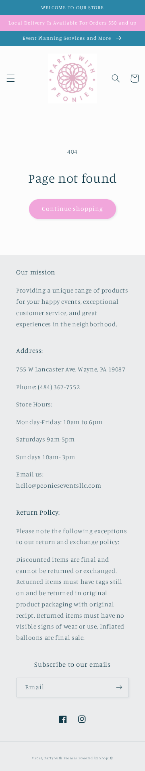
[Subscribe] (119, 687)
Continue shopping (73, 208)
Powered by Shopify (96, 758)
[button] (10, 78)
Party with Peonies (61, 758)
